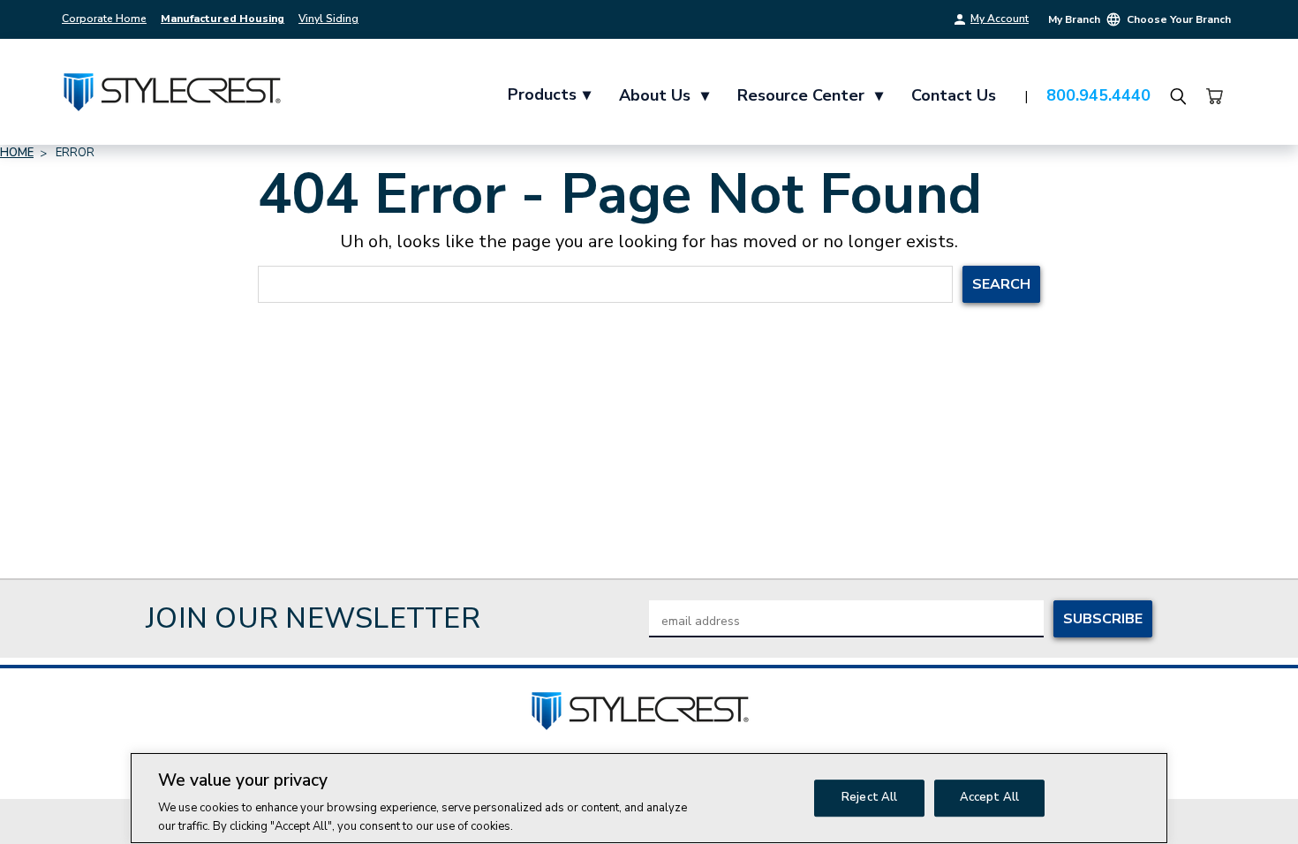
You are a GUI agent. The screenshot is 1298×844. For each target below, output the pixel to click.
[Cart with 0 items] (1214, 96)
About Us (664, 95)
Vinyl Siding (328, 18)
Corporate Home (104, 18)
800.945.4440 (1098, 95)
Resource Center (810, 95)
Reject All (869, 797)
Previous (1251, 802)
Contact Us (953, 95)
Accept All (989, 797)
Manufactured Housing (222, 18)
